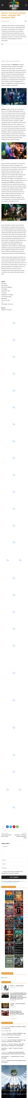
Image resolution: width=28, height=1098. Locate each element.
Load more (13, 1018)
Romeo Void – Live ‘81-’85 (13, 1037)
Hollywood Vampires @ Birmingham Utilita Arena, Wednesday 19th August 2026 (17, 1012)
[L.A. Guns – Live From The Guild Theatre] (5, 1005)
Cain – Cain (8, 1030)
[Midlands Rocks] (4, 977)
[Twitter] (10, 826)
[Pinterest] (14, 826)
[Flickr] (12, 1086)
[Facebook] (7, 826)
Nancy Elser (4, 1044)
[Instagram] (15, 1086)
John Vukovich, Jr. (5, 1056)
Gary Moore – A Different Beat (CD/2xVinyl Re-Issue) (21, 836)
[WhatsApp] (17, 826)
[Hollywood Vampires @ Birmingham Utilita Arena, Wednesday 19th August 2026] (5, 1013)
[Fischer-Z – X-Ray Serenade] (5, 987)
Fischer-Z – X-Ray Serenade (16, 985)
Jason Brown (4, 1048)
